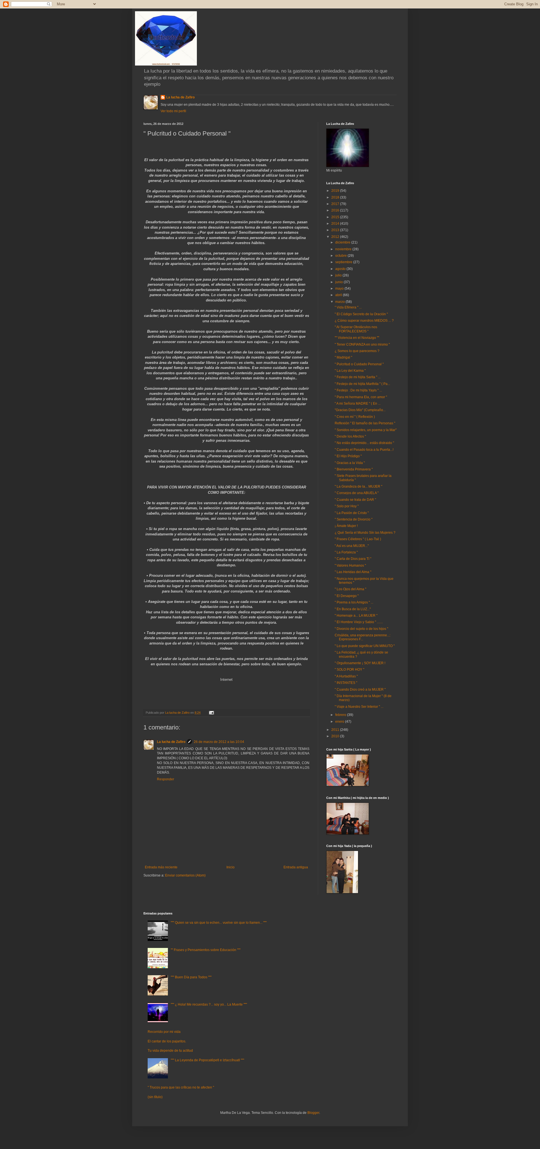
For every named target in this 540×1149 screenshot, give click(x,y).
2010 (335, 736)
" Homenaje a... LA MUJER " (356, 616)
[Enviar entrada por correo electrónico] (211, 712)
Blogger (313, 1113)
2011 (335, 730)
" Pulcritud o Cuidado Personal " (359, 364)
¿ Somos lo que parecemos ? (357, 351)
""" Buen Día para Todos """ (191, 977)
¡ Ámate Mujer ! (346, 526)
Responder (165, 779)
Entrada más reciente (161, 867)
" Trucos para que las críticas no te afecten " (181, 1087)
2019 (335, 191)
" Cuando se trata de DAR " (355, 500)
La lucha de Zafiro (180, 97)
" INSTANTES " (346, 683)
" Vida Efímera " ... (348, 307)
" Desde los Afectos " (350, 436)
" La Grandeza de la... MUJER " (358, 486)
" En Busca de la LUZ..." (353, 609)
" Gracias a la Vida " (350, 463)
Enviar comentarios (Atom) (185, 875)
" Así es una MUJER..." (352, 546)
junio (339, 282)
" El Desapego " (347, 596)
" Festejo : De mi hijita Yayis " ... (358, 390)
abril (339, 295)
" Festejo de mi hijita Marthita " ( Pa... (362, 384)
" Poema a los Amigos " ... (354, 602)
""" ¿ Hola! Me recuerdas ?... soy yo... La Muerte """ (209, 1004)
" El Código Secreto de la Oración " (361, 314)
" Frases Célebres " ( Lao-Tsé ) (358, 539)
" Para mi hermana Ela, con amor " (361, 397)
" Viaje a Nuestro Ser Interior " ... (359, 707)
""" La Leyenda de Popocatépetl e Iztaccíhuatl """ (207, 1060)
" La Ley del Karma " (350, 371)
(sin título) (155, 1097)
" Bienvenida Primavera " (354, 469)
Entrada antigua (296, 867)
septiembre (344, 262)
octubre (341, 256)
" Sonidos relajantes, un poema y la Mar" (366, 430)
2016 (335, 210)
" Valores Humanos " (350, 565)
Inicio (230, 867)
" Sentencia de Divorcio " (353, 519)
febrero (341, 715)
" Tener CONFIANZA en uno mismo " (362, 344)
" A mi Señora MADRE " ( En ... (358, 403)
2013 (335, 230)
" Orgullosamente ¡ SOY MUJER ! (360, 663)
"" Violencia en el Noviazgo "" (357, 338)
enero (340, 722)
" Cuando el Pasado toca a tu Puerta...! (364, 450)
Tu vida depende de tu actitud (170, 1051)
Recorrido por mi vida (164, 1032)
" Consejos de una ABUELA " (357, 493)
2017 (335, 204)
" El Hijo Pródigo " (348, 456)
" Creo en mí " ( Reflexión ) (355, 417)
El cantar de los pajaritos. (167, 1041)
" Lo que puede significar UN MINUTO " (365, 646)
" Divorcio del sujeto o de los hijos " (361, 629)
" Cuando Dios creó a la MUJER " (360, 689)
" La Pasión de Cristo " (352, 513)
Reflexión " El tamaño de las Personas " (365, 423)
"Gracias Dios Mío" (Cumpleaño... (360, 410)
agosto (340, 269)
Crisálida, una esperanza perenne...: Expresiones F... (362, 637)
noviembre (343, 249)
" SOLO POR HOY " (349, 670)
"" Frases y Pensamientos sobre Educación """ (205, 950)
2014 (335, 224)
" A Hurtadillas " (346, 676)
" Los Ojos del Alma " (350, 589)
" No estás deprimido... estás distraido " (364, 443)
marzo (340, 302)
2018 (335, 197)
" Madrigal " (343, 357)
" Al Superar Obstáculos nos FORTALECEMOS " (356, 329)
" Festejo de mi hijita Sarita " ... (358, 377)
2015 (335, 217)
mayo (340, 288)
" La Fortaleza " (346, 552)
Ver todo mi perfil (173, 111)
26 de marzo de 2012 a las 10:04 (219, 742)
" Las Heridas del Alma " (353, 572)
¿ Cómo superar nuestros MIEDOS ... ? (364, 321)
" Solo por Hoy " (347, 506)
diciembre (343, 242)
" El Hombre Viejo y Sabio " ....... (359, 622)
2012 (335, 237)
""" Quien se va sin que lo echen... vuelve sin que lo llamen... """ (219, 923)
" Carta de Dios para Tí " (353, 559)
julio (339, 275)
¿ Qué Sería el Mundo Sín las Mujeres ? (365, 533)
